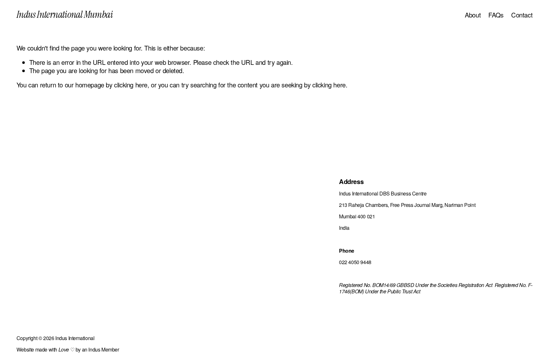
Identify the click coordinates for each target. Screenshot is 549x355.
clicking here (130, 84)
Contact (521, 14)
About (473, 14)
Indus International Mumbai (65, 14)
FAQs (495, 14)
